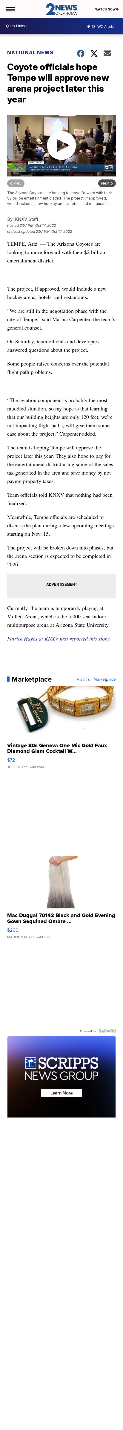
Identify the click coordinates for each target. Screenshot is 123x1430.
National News (30, 52)
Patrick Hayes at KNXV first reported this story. (59, 638)
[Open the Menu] (10, 8)
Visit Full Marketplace (96, 679)
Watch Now (105, 9)
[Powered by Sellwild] (107, 1031)
